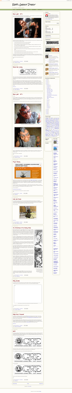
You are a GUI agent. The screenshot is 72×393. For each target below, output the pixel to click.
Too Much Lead (56, 177)
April (47, 104)
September (48, 88)
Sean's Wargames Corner (55, 243)
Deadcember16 (47, 120)
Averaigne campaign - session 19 (53, 72)
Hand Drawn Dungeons (55, 273)
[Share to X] (25, 156)
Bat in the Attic (56, 171)
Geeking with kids (56, 122)
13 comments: (21, 308)
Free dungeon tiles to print (56, 268)
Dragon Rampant (47, 121)
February (48, 106)
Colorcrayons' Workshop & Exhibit (56, 164)
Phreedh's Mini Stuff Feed (56, 192)
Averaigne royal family (52, 59)
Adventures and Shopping (56, 240)
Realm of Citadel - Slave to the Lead (56, 195)
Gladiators (53, 123)
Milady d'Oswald (16, 281)
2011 (47, 111)
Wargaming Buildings (55, 181)
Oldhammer (16, 62)
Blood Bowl (57, 118)
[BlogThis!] (25, 61)
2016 (47, 81)
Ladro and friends (17, 199)
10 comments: (21, 61)
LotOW (58, 125)
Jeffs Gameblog (56, 255)
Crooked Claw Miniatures (56, 167)
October (48, 87)
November (48, 86)
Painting (19, 62)
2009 (47, 113)
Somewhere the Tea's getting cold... (56, 249)
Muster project (57, 126)
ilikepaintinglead (56, 253)
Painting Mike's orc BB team (54, 131)
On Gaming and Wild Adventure (56, 232)
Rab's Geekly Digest (23, 4)
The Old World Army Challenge (56, 218)
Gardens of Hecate (55, 236)
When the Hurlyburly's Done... (55, 161)
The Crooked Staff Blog (55, 259)
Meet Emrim (50, 55)
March (48, 105)
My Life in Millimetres (55, 214)
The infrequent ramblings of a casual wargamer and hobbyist (56, 262)
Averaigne (24, 9)
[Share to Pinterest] (27, 61)
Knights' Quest (19, 9)
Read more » (14, 86)
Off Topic (47, 128)
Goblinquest (57, 123)
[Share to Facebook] (26, 61)
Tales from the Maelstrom (56, 187)
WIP (57, 135)
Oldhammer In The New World (56, 227)
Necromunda (56, 127)
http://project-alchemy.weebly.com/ (17, 189)
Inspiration (16, 309)
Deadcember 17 (40, 9)
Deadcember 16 (34, 9)
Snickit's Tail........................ (56, 246)
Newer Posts (15, 383)
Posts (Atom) (29, 386)
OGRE (15, 89)
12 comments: (21, 379)
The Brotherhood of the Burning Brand (22, 228)
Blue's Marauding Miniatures (55, 200)
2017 (47, 80)
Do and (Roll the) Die (55, 169)
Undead (46, 135)
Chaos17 (51, 119)
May (47, 103)
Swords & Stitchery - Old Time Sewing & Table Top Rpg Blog (56, 184)
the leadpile (55, 264)
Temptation (52, 134)
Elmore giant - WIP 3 (18, 94)
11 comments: (21, 88)
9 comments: (21, 325)
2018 (47, 79)
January (48, 107)
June (48, 102)
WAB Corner (55, 179)
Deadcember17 (52, 120)
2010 (47, 112)
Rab (49, 13)
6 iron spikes (55, 238)
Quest (56, 132)
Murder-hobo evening (17, 67)
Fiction (15, 276)
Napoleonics (52, 127)
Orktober (54, 129)
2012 (47, 110)
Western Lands (54, 135)
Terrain (56, 134)
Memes (53, 126)
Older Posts (41, 383)
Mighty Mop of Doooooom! (18, 314)
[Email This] (24, 61)
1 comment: (20, 193)
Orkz (57, 129)
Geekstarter (48, 123)
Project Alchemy (16, 162)
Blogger (40, 391)
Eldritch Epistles (56, 266)
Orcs (49, 129)
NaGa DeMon (48, 127)
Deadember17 (56, 120)
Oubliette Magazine (55, 234)
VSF (49, 135)
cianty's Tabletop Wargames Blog (56, 206)
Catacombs (46, 119)
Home (14, 9)
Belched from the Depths (55, 173)
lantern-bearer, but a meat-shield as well (33, 317)
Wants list (28, 9)
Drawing (53, 121)
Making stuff (16, 326)
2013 (47, 109)
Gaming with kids (49, 122)
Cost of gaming (55, 119)
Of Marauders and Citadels (55, 223)
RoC (58, 132)
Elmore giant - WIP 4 (18, 14)
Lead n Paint (55, 140)
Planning (52, 132)
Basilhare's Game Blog (55, 153)
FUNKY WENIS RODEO (56, 270)
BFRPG (52, 118)
